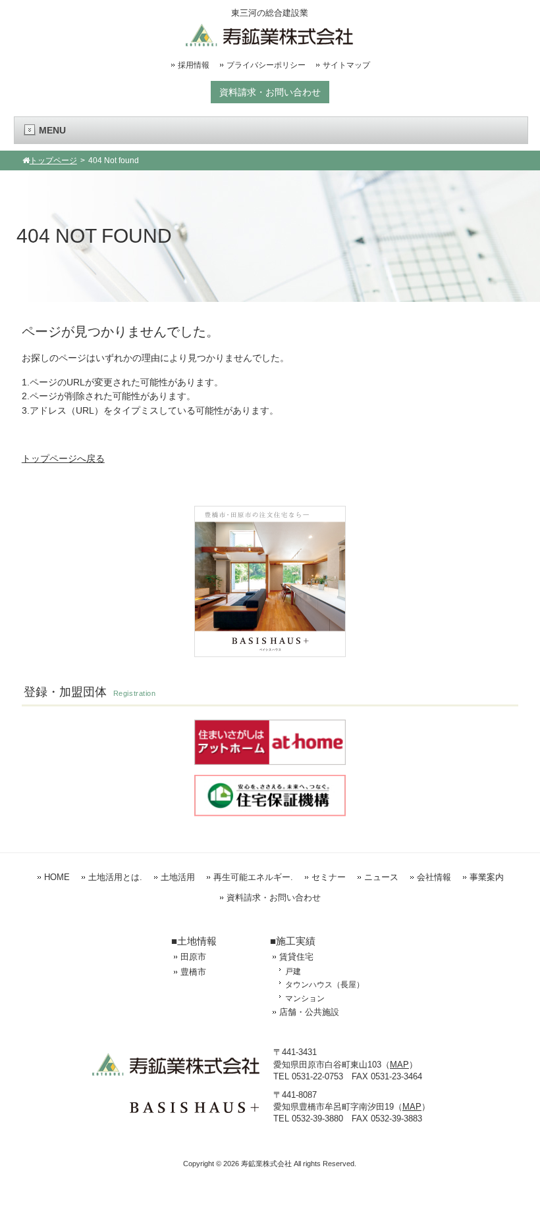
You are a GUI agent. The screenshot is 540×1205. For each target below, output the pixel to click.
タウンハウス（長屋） (324, 984)
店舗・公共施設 (309, 1012)
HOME (57, 877)
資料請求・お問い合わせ (270, 92)
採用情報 (193, 65)
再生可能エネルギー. (253, 877)
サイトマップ (346, 65)
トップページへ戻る (63, 458)
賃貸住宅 (296, 957)
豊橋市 (193, 972)
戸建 (293, 971)
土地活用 (178, 877)
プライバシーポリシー (266, 65)
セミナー (328, 877)
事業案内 (487, 877)
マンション (305, 998)
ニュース (381, 877)
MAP (399, 1065)
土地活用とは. (115, 877)
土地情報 (197, 941)
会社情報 (434, 877)
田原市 (193, 957)
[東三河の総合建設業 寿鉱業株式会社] (270, 41)
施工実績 (295, 941)
